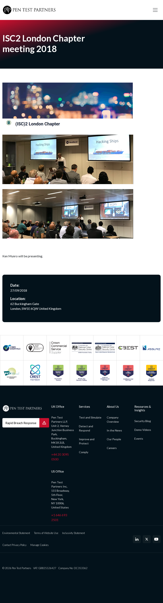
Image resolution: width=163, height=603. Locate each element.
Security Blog (142, 421)
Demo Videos (142, 429)
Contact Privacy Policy (14, 545)
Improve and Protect (86, 441)
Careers (112, 448)
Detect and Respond (86, 428)
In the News (114, 430)
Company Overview (113, 419)
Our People (114, 439)
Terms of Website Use (46, 533)
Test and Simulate (90, 417)
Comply (83, 452)
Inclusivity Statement (73, 533)
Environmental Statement (16, 533)
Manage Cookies (39, 545)
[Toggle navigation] (155, 10)
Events (138, 438)
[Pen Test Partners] (74, 10)
